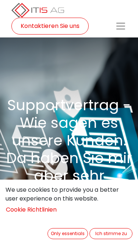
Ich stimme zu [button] (111, 233)
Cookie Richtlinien (31, 209)
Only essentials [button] (68, 233)
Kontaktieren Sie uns (50, 26)
